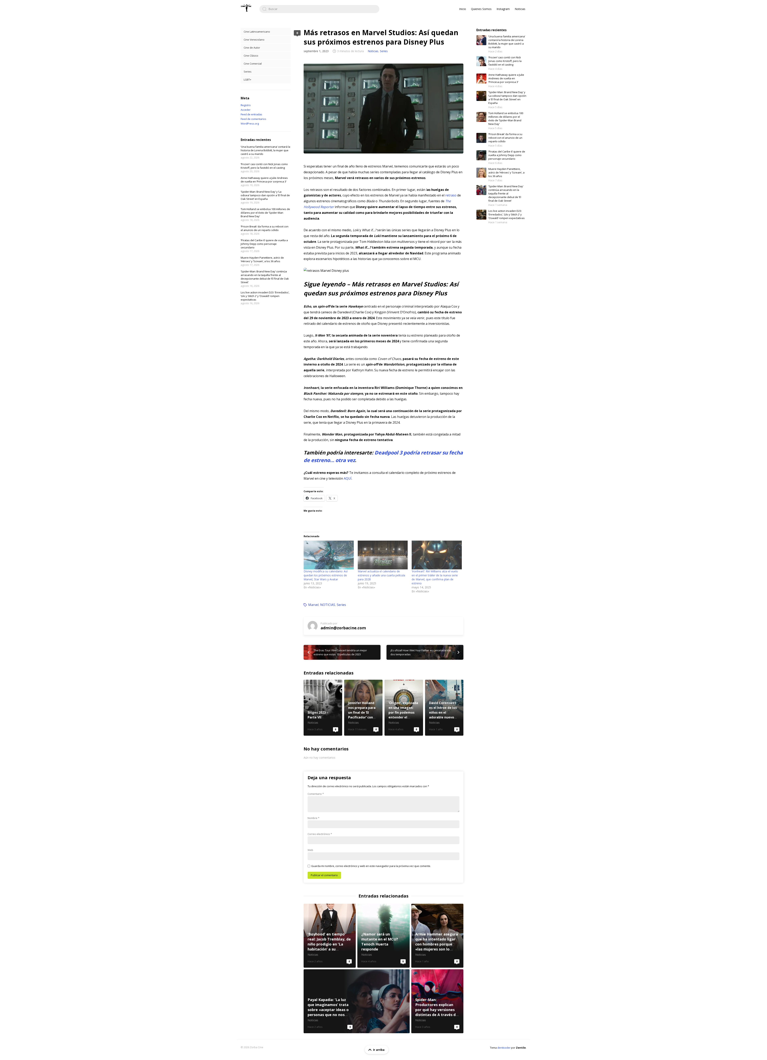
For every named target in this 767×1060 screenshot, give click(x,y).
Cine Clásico (251, 55)
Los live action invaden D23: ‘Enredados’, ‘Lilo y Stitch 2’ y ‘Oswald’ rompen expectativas (265, 296)
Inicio (462, 9)
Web (310, 850)
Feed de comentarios (253, 119)
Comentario (316, 794)
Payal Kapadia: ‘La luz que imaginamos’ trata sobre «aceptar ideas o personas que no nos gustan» (357, 1001)
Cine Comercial (253, 63)
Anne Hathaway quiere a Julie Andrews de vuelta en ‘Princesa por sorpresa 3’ (264, 179)
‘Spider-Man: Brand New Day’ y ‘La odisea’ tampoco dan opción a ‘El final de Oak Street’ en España (265, 195)
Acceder (245, 110)
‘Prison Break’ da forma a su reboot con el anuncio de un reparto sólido (264, 228)
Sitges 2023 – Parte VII (323, 708)
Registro (246, 105)
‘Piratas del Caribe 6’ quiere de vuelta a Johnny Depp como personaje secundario (264, 243)
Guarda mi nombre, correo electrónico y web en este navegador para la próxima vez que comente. (371, 866)
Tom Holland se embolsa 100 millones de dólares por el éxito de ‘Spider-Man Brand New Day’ (265, 212)
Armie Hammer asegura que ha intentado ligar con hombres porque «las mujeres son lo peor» (437, 936)
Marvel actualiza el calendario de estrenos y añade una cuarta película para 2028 (381, 575)
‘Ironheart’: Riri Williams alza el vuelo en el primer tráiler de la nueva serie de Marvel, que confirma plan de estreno (435, 577)
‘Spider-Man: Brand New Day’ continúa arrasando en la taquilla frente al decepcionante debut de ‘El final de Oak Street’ (265, 277)
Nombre (313, 818)
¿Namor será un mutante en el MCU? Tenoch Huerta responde (383, 936)
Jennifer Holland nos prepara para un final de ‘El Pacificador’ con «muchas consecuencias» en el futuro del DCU (363, 708)
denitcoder (504, 1047)
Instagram (503, 9)
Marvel (313, 605)
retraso (450, 195)
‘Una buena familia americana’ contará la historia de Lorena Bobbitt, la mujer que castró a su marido (265, 150)
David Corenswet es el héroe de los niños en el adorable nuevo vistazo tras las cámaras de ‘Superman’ (444, 708)
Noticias (520, 9)
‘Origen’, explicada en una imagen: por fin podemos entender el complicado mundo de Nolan (403, 708)
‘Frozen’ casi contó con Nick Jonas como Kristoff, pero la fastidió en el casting (264, 165)
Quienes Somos (481, 9)
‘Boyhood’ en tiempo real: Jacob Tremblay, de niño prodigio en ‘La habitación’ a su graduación (330, 936)
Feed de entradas (251, 114)
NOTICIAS (327, 605)
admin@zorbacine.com (343, 628)
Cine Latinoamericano (257, 31)
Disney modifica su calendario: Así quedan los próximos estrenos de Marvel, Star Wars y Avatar (326, 575)
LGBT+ (247, 79)
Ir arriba (378, 1050)
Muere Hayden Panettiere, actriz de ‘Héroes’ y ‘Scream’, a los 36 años (262, 259)
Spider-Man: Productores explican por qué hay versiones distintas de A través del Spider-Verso (437, 1001)
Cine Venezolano (254, 39)
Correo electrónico (320, 834)
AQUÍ (348, 478)
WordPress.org (250, 123)
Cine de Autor (252, 47)
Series (384, 51)
